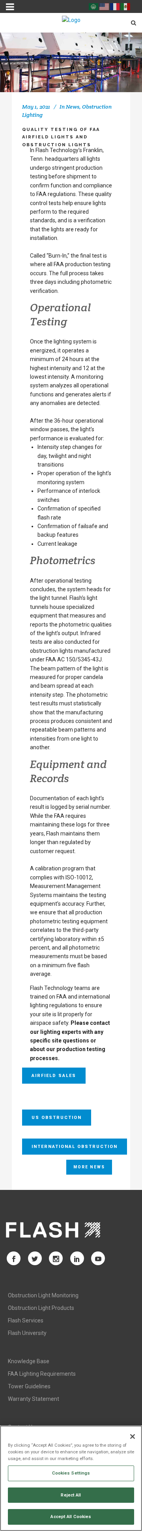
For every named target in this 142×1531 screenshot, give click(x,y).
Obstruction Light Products (41, 1308)
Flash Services (25, 1320)
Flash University (27, 1333)
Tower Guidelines (29, 1386)
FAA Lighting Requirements (42, 1374)
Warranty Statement (33, 1399)
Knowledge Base (28, 1361)
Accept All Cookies (70, 1516)
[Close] (132, 1436)
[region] (71, 1478)
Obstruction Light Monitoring (43, 1295)
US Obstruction (57, 1117)
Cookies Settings (71, 1473)
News (72, 106)
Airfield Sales (54, 1075)
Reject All (71, 1495)
